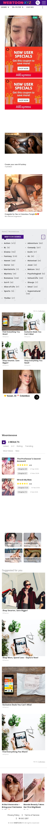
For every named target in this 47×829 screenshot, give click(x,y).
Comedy (34, 247)
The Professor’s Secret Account (29, 460)
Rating (20, 446)
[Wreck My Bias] (8, 487)
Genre (4, 7)
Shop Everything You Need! (33, 361)
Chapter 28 (22, 469)
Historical (34, 260)
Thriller (9, 298)
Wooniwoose (14, 232)
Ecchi (32, 252)
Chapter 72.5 (23, 488)
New (17, 451)
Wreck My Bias (24, 479)
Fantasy (10, 256)
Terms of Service (32, 815)
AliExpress (6, 336)
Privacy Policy (13, 815)
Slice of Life (11, 286)
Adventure (35, 243)
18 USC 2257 (24, 818)
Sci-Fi (8, 282)
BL (7, 247)
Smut (32, 286)
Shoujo (32, 282)
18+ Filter (16, 7)
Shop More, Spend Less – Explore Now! (20, 657)
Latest (6, 446)
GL (30, 256)
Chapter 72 (22, 492)
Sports (9, 291)
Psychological (36, 273)
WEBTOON (17, 823)
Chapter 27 (22, 473)
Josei (32, 265)
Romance (11, 278)
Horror (9, 265)
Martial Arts (11, 269)
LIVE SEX (30, 7)
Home (4, 232)
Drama (10, 252)
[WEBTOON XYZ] (17, 2)
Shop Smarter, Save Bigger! (11, 361)
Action (10, 243)
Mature (33, 269)
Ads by (39, 311)
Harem (9, 260)
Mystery (10, 273)
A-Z (12, 446)
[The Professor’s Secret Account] (8, 466)
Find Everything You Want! (11, 333)
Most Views (8, 451)
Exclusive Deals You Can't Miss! (33, 333)
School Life (35, 278)
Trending (29, 446)
